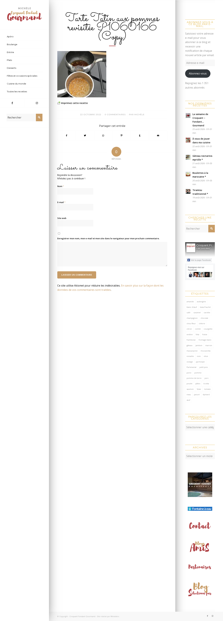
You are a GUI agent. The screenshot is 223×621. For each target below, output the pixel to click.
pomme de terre (194, 378)
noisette (190, 356)
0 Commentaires (115, 114)
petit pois (203, 367)
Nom (60, 186)
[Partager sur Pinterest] (121, 135)
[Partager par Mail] (158, 135)
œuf (188, 400)
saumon (190, 389)
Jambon (199, 345)
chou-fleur (191, 323)
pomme (197, 372)
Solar (199, 389)
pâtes (197, 383)
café (188, 312)
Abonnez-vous (198, 73)
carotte (207, 312)
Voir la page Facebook (201, 260)
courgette (208, 329)
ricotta (206, 383)
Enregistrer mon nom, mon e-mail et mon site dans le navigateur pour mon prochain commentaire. (108, 238)
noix (199, 356)
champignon (192, 318)
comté (198, 329)
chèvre (202, 323)
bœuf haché (205, 307)
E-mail (61, 202)
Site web (61, 218)
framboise (191, 340)
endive (190, 334)
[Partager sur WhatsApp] (103, 135)
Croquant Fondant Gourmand (82, 616)
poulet (189, 383)
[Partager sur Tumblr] (140, 135)
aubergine (201, 301)
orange (190, 361)
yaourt (197, 394)
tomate (207, 389)
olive (206, 356)
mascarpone (192, 351)
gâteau (189, 345)
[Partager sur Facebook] (66, 135)
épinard (206, 394)
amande (190, 301)
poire (189, 372)
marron (208, 345)
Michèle (139, 114)
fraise (204, 334)
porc (207, 378)
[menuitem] (24, 37)
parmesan (200, 361)
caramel (197, 312)
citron (189, 329)
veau (189, 394)
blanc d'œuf (192, 307)
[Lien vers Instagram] (36, 103)
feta (197, 334)
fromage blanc (205, 340)
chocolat (204, 318)
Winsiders (115, 616)
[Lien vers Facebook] (12, 103)
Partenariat (191, 367)
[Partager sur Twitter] (85, 135)
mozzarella (205, 351)
